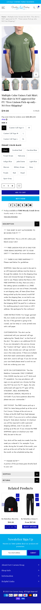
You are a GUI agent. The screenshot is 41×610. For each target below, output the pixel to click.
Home (4, 17)
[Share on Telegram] (26, 205)
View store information (11, 217)
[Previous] (5, 52)
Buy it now (20, 199)
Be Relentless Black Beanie (11, 519)
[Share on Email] (30, 205)
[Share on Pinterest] (18, 205)
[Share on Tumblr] (22, 205)
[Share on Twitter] (15, 205)
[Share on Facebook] (11, 205)
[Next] (36, 52)
